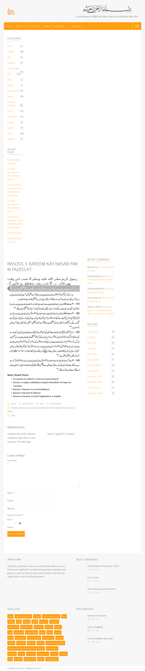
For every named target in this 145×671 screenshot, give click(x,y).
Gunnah (49, 627)
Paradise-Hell (13, 90)
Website (11, 508)
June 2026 (91, 343)
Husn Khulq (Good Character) (101, 588)
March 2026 (92, 359)
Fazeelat (22, 408)
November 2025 (94, 382)
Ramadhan (12, 116)
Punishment (52, 648)
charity (37, 616)
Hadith (10, 51)
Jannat (33, 408)
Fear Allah (54, 621)
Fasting (26, 621)
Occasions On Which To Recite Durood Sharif (36, 379)
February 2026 (93, 365)
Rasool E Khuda (61, 408)
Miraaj (10, 85)
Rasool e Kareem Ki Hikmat (27, 392)
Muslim (59, 637)
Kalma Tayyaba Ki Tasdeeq (60, 433)
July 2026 (91, 337)
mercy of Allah (34, 637)
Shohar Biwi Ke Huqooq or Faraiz (103, 566)
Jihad (9, 79)
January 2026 (93, 371)
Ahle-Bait (14, 408)
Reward (54, 653)
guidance (38, 627)
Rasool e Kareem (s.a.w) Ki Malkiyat (31, 389)
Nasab (38, 408)
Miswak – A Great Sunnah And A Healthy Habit (100, 279)
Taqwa (40, 659)
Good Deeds (26, 627)
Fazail (35, 621)
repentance (43, 653)
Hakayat (11, 62)
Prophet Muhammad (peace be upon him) (26, 648)
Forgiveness (13, 627)
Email (10, 500)
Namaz (11, 643)
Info (9, 74)
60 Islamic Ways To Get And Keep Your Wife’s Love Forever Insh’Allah (100, 310)
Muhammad (48, 637)
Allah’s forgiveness (23, 616)
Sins (10, 659)
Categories (59, 26)
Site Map (76, 26)
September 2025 (95, 393)
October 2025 (93, 387)
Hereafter (19, 632)
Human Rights (13, 68)
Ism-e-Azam (93, 577)
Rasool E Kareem (48, 408)
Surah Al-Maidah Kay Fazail (100, 638)
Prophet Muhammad (55, 643)
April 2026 (91, 354)
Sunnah (10, 127)
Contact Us (35, 26)
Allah (10, 616)
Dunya (11, 621)
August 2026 (93, 331)
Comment (12, 462)
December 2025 (94, 376)
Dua (64, 616)
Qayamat (12, 653)
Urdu (47, 26)
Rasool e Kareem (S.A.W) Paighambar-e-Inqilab (37, 396)
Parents (31, 643)
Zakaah (10, 139)
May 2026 (91, 348)
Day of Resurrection (51, 616)
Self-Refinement (14, 233)
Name (10, 493)
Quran (10, 111)
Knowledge (20, 637)
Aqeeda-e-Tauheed (96, 615)
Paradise (21, 643)
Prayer (10, 96)
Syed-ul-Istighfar (95, 627)
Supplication (30, 659)
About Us (20, 26)
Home (9, 26)
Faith (9, 46)
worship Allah (51, 659)
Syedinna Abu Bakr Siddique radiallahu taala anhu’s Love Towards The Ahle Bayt (21, 437)
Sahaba (10, 122)
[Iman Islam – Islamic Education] (18, 10)
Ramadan (31, 653)
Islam (50, 632)
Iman (28, 408)
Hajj (9, 57)
